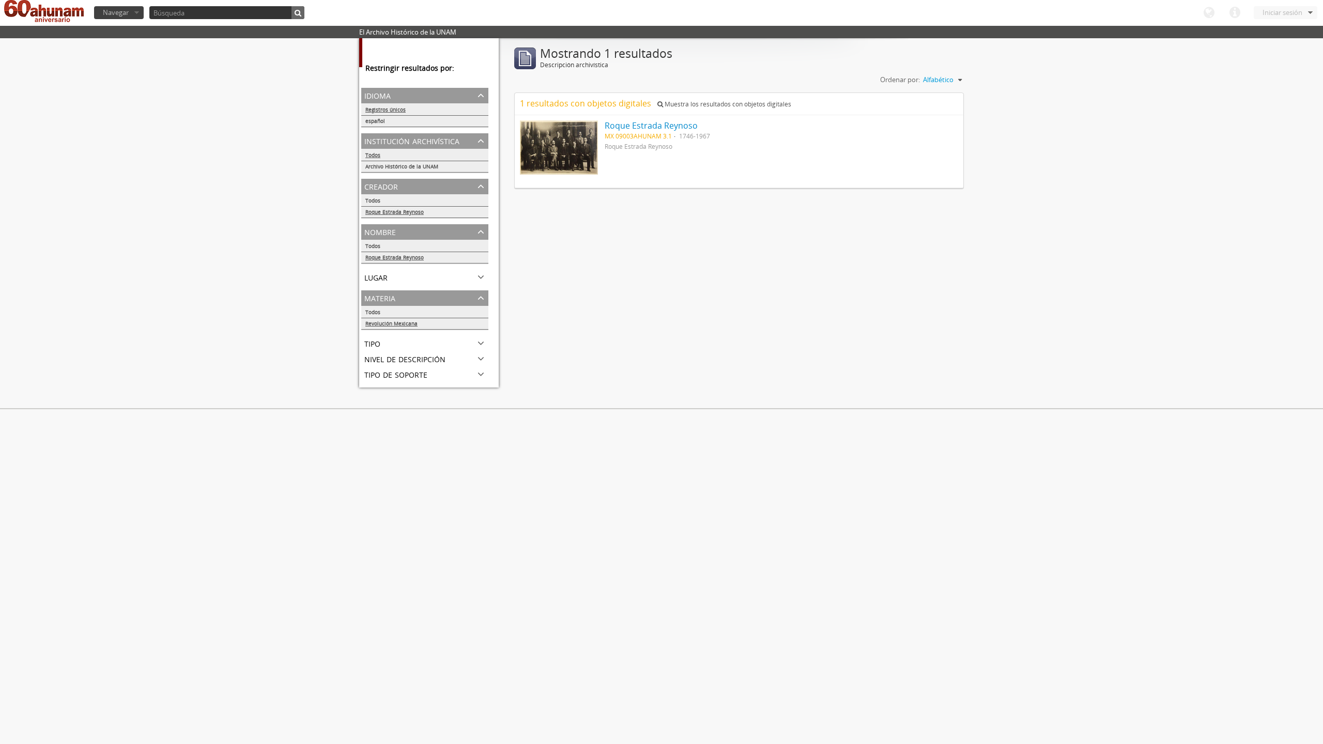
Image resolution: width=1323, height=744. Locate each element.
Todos (372, 155)
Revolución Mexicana (391, 323)
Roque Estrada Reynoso (394, 211)
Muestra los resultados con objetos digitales (727, 104)
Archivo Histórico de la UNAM (401, 166)
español (375, 121)
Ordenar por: (900, 79)
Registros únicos (385, 109)
